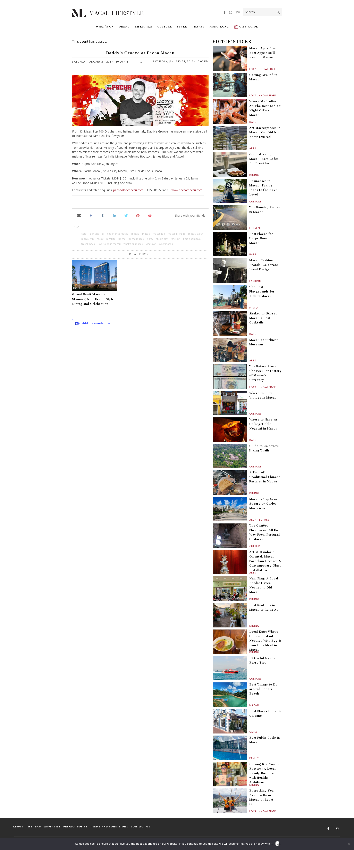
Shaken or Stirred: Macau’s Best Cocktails (264, 318)
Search (278, 12)
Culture (164, 26)
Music (100, 239)
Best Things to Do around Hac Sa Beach (263, 689)
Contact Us (140, 826)
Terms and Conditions (109, 826)
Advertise (52, 826)
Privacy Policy (75, 826)
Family (249, 307)
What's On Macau (133, 244)
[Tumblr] (103, 215)
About (18, 826)
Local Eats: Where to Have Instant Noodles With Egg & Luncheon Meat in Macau (265, 640)
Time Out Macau (192, 239)
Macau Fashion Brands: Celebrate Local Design (263, 265)
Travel (198, 26)
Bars (249, 122)
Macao (135, 233)
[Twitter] (126, 215)
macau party (195, 233)
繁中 (238, 12)
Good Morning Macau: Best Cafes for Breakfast (264, 159)
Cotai (84, 233)
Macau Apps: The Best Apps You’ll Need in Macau (262, 53)
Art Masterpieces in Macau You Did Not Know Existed (264, 132)
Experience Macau (117, 233)
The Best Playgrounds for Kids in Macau (262, 291)
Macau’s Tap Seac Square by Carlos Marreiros (263, 503)
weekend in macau (110, 244)
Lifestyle (143, 26)
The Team (34, 826)
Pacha (122, 239)
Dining (124, 26)
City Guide (248, 26)
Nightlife (111, 239)
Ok (278, 843)
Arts (249, 148)
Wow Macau (166, 244)
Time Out (175, 239)
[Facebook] (91, 215)
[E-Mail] (79, 215)
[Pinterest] (138, 215)
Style (182, 26)
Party (150, 239)
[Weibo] (149, 215)
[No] (349, 844)
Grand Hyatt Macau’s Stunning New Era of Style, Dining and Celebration (93, 299)
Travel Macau (88, 244)
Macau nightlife (176, 233)
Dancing (94, 233)
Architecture (249, 519)
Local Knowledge (249, 69)
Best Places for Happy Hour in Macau (261, 238)
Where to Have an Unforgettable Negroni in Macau (263, 424)
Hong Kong (219, 26)
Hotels (78, 288)
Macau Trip (87, 239)
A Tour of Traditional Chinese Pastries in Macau (264, 477)
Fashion (249, 281)
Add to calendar (93, 323)
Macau (249, 705)
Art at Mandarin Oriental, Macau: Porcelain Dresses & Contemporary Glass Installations (265, 561)
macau (146, 233)
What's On (105, 26)
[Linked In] (114, 215)
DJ (103, 233)
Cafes (249, 731)
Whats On (151, 244)
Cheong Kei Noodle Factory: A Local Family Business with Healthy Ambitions (264, 773)
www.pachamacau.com (186, 190)
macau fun (159, 233)
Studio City (162, 239)
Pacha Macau (136, 239)
